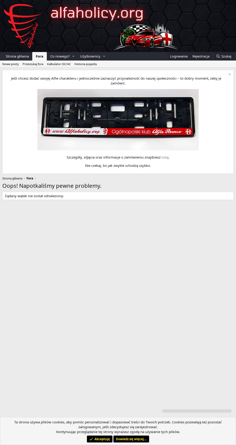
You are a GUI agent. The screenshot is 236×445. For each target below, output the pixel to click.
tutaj (165, 157)
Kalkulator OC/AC (59, 64)
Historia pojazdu (85, 64)
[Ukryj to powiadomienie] (229, 74)
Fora (39, 56)
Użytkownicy (90, 56)
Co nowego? (60, 56)
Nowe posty (10, 64)
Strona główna (17, 56)
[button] (73, 56)
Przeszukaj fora (33, 64)
